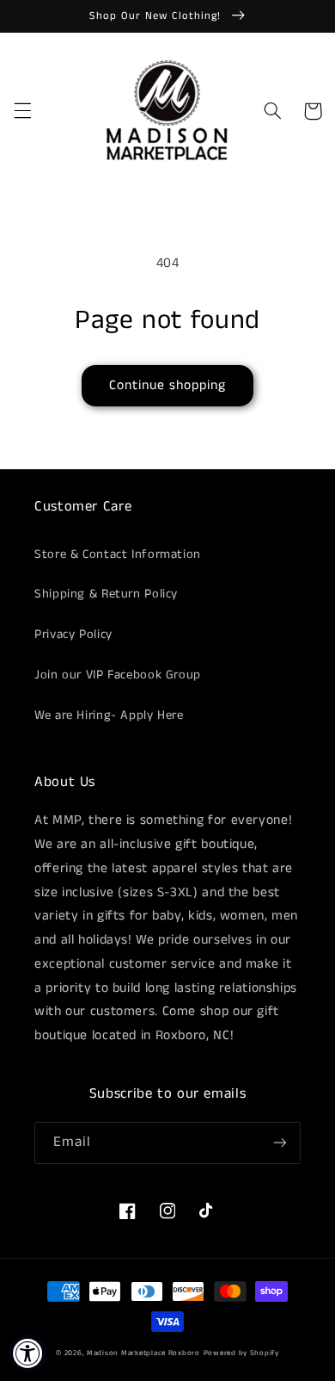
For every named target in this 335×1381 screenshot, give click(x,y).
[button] (22, 111)
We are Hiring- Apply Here (109, 715)
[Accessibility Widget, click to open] (28, 1353)
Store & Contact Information (117, 554)
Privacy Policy (73, 634)
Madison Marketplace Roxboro (143, 1353)
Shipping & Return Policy (106, 594)
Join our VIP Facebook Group (117, 675)
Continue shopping (168, 385)
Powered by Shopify (241, 1353)
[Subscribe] (280, 1143)
